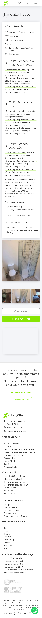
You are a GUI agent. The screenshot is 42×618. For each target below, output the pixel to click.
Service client (10, 458)
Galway (7, 534)
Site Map (38, 606)
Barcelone (8, 546)
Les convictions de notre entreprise (19, 449)
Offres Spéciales (11, 446)
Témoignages (10, 488)
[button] (27, 3)
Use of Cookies (10, 606)
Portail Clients (10, 461)
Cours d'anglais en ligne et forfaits (18, 570)
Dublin (7, 531)
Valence (7, 548)
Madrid (7, 543)
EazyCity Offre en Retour (14, 476)
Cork (6, 528)
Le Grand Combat (12, 510)
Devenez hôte (10, 513)
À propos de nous (11, 443)
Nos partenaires (11, 507)
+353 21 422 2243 (14, 427)
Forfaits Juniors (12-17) (13, 567)
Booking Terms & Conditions (20, 607)
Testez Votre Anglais (13, 558)
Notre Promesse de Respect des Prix (20, 452)
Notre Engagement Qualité (15, 516)
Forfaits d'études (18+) (13, 564)
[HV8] (21, 280)
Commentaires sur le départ (16, 485)
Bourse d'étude (10, 494)
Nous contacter (11, 467)
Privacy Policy (5, 606)
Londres (7, 537)
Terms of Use (15, 607)
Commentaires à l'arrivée (14, 482)
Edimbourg (9, 540)
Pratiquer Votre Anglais (14, 561)
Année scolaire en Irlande (15, 573)
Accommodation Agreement (31, 606)
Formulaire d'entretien (13, 455)
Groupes (7, 504)
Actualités (8, 491)
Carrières (8, 464)
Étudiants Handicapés (13, 479)
